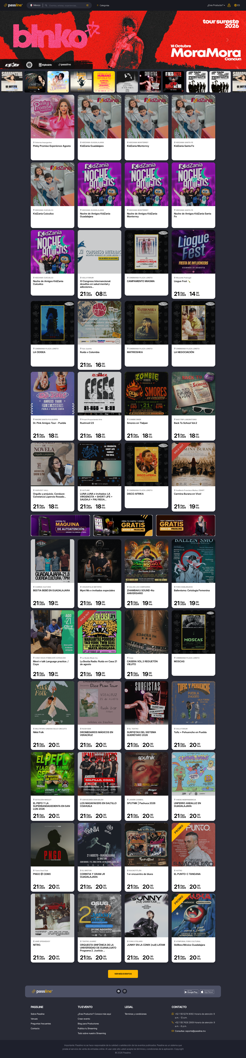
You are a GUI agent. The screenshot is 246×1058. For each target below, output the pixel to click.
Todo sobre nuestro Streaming (92, 1033)
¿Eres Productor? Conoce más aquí (94, 1014)
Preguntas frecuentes (41, 1023)
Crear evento (84, 1018)
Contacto (35, 1028)
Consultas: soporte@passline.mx (190, 1031)
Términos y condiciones (135, 1014)
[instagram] (124, 991)
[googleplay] (191, 992)
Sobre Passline (37, 1014)
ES (238, 5)
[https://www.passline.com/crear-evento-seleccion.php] (123, 525)
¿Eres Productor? (215, 5)
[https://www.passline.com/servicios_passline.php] (60, 525)
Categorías (104, 5)
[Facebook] (118, 991)
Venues (34, 1018)
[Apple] (207, 992)
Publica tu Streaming (87, 1028)
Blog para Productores (88, 1023)
